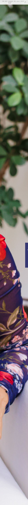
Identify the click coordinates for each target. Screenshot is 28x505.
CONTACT (18, 1)
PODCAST (22, 1)
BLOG (15, 1)
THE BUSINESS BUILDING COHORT (10, 2)
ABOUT (6, 1)
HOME (3, 1)
